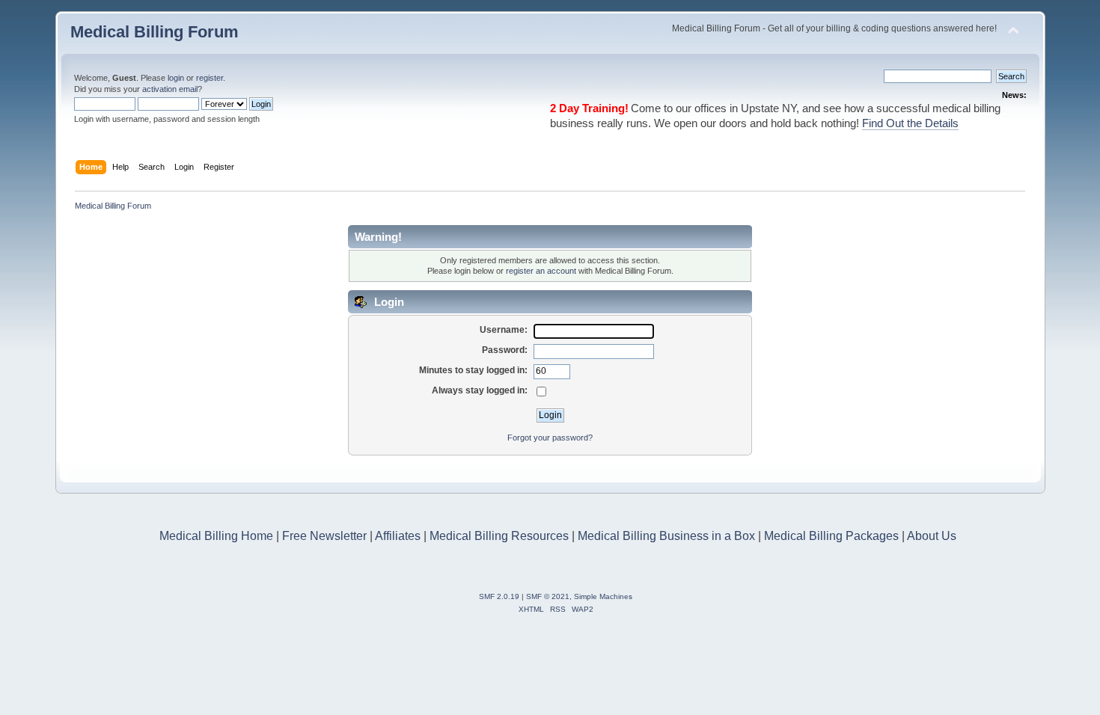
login (176, 77)
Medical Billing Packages (831, 536)
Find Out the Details (910, 123)
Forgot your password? (550, 437)
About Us (931, 536)
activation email (170, 89)
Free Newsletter (324, 536)
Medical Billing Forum (154, 31)
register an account (541, 270)
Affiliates (398, 536)
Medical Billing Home (216, 536)
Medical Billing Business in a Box (666, 536)
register (209, 77)
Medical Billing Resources (499, 536)
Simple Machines (603, 596)
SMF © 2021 (547, 596)
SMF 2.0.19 (499, 596)
